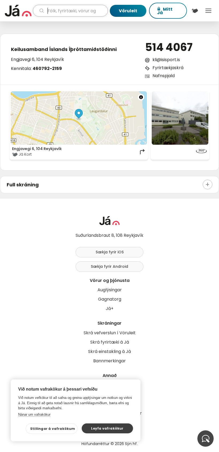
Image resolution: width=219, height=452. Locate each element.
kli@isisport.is (166, 60)
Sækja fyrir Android (109, 266)
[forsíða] (18, 11)
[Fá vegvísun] (143, 151)
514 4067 (168, 47)
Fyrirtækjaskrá (167, 68)
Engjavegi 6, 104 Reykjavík (37, 59)
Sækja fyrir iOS (110, 252)
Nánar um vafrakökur (34, 414)
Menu (208, 11)
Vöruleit (128, 11)
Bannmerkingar (109, 361)
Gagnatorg (109, 299)
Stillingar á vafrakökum (52, 428)
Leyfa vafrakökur (107, 428)
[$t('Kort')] (195, 11)
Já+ (110, 308)
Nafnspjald (163, 76)
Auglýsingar (109, 290)
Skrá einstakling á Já (109, 351)
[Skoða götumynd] (180, 152)
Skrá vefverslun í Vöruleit (110, 333)
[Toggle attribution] (141, 97)
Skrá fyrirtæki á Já (109, 342)
